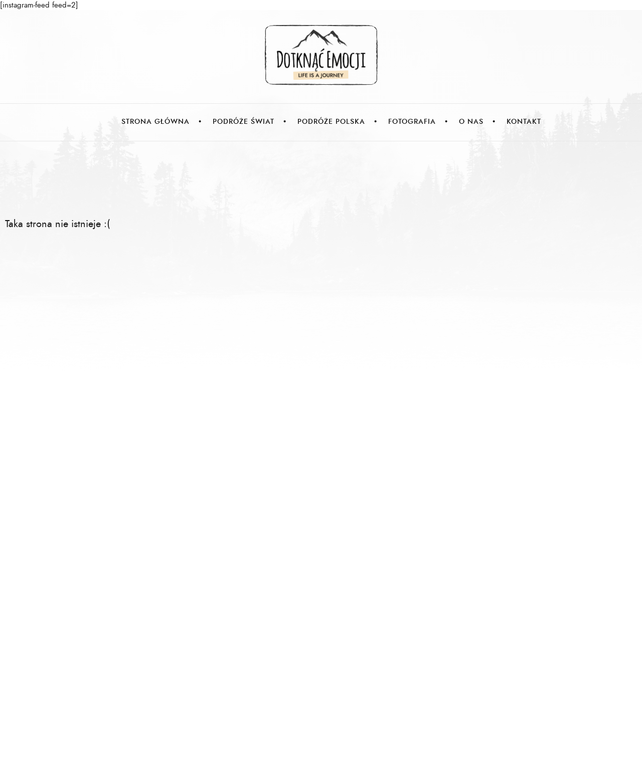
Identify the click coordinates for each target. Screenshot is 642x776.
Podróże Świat (243, 121)
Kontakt (524, 121)
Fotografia (412, 121)
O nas (471, 121)
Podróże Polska (331, 121)
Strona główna (155, 121)
